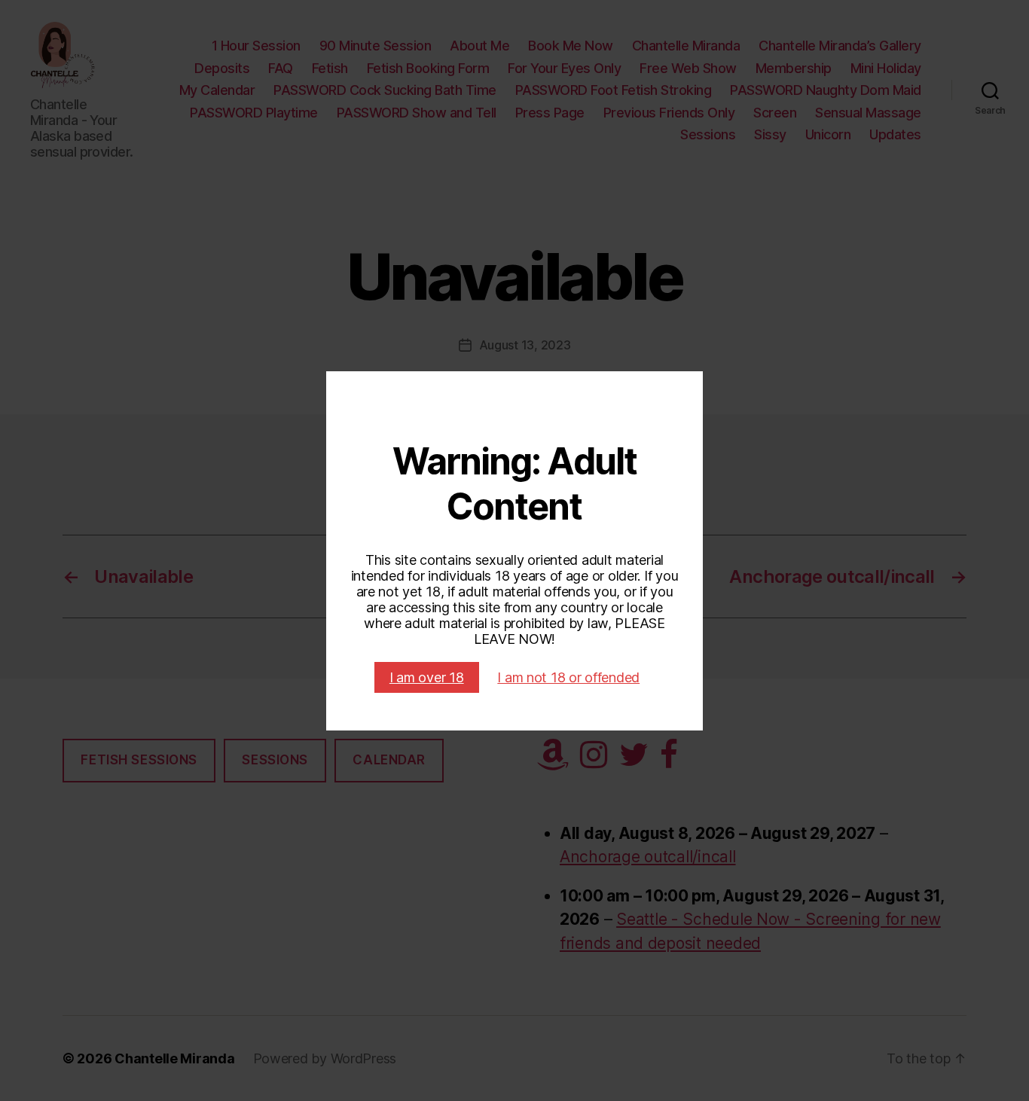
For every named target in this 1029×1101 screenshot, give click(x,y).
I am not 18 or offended (568, 677)
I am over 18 (426, 677)
